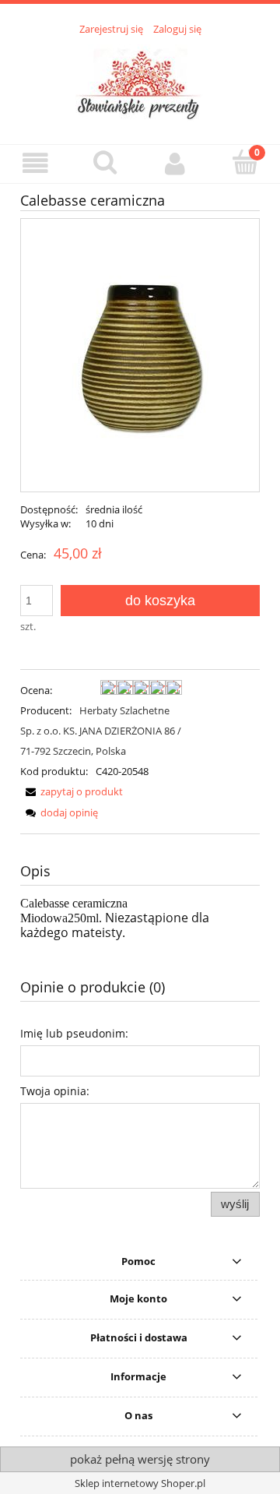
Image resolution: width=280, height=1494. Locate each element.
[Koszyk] (245, 162)
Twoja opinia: (54, 1091)
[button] (35, 163)
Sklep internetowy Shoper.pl (140, 1483)
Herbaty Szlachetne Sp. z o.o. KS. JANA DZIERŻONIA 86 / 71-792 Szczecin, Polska (100, 730)
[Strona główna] (140, 81)
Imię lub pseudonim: (74, 1033)
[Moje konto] (175, 163)
